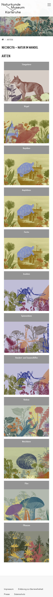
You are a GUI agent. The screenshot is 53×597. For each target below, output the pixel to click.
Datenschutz (19, 594)
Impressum (9, 589)
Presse (7, 594)
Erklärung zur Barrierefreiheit (30, 589)
